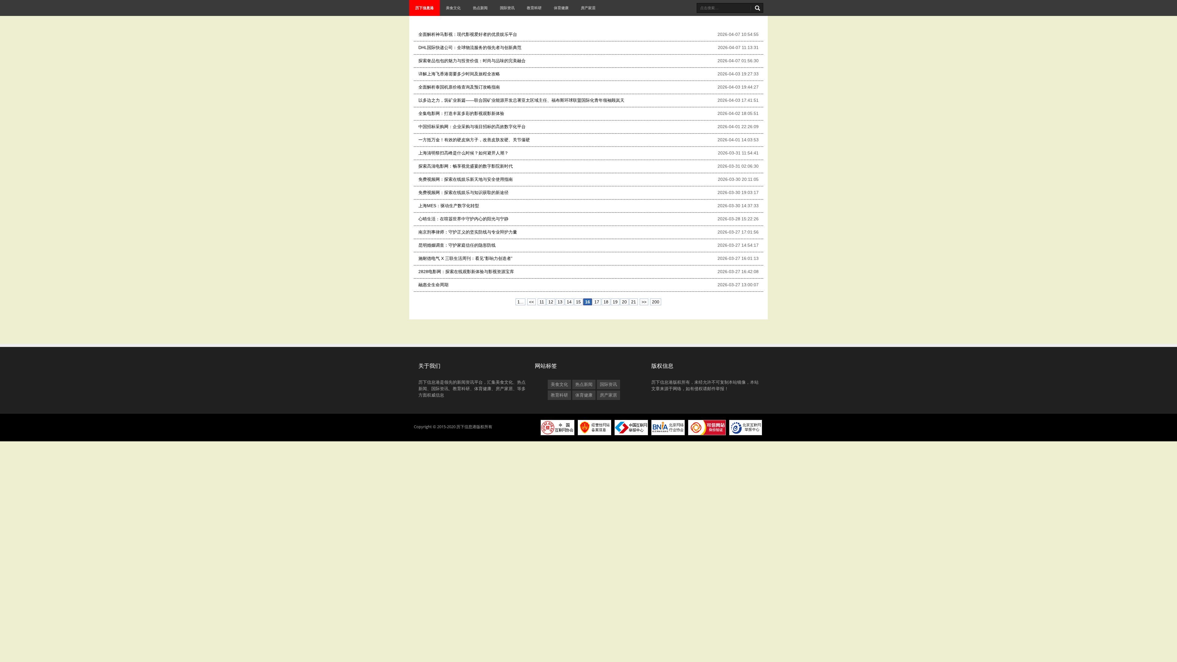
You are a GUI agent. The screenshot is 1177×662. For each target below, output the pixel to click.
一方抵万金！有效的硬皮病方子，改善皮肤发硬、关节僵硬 (474, 139)
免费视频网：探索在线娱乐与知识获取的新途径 (463, 192)
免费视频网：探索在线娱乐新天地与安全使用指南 (465, 179)
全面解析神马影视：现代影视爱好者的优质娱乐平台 (467, 34)
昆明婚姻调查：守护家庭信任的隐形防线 (457, 245)
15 (578, 301)
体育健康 (561, 7)
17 (596, 301)
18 (606, 301)
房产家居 (588, 7)
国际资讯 (507, 7)
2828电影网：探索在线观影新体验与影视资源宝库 (466, 271)
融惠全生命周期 (433, 284)
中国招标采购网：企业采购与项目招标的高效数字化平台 (472, 126)
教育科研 (534, 7)
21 (633, 301)
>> (644, 301)
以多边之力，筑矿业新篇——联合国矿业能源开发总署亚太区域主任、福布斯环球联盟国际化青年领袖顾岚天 (521, 100)
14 (569, 301)
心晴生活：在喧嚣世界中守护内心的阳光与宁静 (463, 218)
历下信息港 (424, 7)
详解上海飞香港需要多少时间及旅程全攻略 (459, 73)
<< (531, 301)
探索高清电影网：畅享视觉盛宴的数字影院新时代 (465, 166)
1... (520, 301)
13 (560, 301)
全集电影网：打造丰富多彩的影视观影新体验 (461, 113)
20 (624, 301)
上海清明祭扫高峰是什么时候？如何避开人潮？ (463, 152)
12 (550, 301)
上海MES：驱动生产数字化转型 (448, 205)
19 (615, 301)
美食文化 (453, 7)
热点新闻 (480, 7)
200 (655, 301)
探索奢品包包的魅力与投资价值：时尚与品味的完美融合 (472, 60)
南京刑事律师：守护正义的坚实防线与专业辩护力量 (467, 232)
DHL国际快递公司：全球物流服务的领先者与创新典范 (469, 47)
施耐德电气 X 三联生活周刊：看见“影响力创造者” (465, 258)
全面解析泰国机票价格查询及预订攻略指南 (459, 87)
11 (541, 301)
